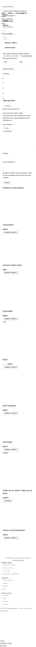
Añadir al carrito (11, 43)
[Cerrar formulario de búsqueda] (2, 2)
